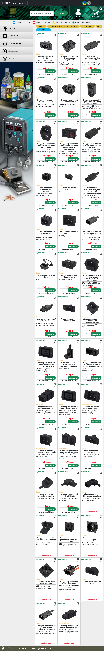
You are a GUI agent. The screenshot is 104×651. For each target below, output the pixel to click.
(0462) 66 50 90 (82, 22)
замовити (50, 71)
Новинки (13, 35)
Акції (11, 58)
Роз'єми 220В (87, 26)
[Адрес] (2, 648)
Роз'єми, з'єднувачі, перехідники (63, 26)
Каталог (12, 28)
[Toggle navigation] (48, 3)
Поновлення (14, 43)
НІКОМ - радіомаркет (14, 2)
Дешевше (13, 51)
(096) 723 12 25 (23, 22)
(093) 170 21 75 (63, 22)
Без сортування (43, 30)
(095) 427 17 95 (43, 22)
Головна (41, 26)
